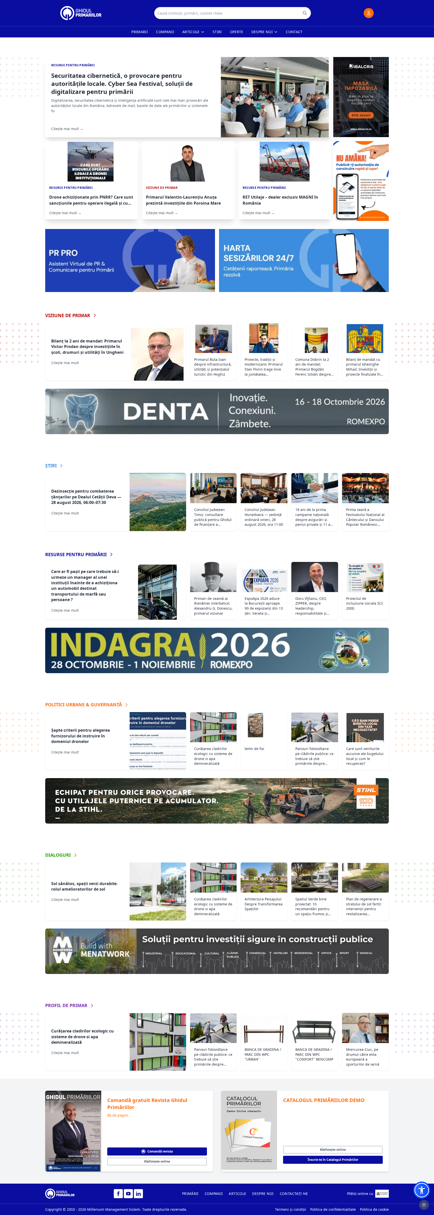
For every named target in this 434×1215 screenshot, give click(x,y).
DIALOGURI (58, 855)
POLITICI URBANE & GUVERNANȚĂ (83, 705)
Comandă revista (160, 1151)
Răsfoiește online (157, 1161)
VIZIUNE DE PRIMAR (67, 315)
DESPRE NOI (263, 1193)
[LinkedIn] (138, 1193)
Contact (294, 31)
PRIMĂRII (190, 1193)
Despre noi (262, 31)
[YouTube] (128, 1193)
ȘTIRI (51, 465)
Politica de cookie (374, 1209)
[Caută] (305, 13)
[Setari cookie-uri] (424, 1205)
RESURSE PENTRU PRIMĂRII (76, 554)
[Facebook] (118, 1193)
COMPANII (214, 1193)
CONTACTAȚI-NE (294, 1193)
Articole (191, 31)
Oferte (236, 31)
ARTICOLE (237, 1193)
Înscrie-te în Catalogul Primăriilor (333, 1160)
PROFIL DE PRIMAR (66, 1005)
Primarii (139, 31)
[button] (421, 1190)
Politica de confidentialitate (333, 1209)
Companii (165, 31)
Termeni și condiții (290, 1209)
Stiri (217, 31)
